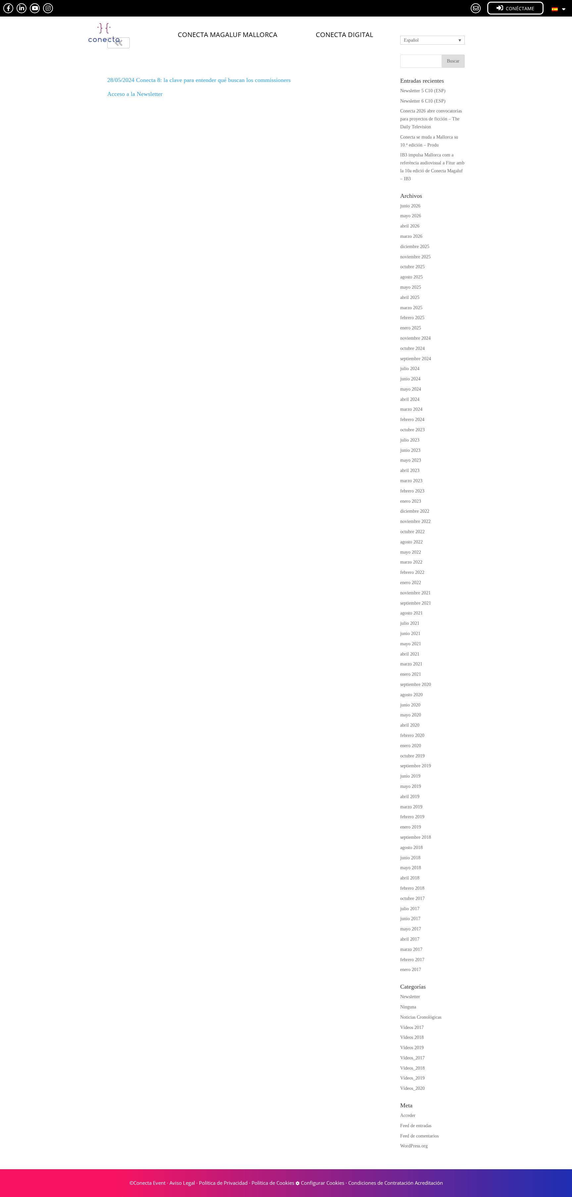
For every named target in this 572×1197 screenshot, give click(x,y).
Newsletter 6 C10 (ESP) (423, 101)
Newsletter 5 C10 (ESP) (423, 90)
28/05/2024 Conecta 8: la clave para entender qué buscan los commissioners (199, 80)
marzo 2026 (411, 236)
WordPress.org (414, 1145)
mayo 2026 (410, 215)
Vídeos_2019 (412, 1078)
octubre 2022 (412, 531)
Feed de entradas (415, 1125)
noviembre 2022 (415, 521)
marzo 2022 (411, 562)
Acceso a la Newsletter (135, 94)
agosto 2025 (411, 277)
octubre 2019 (412, 755)
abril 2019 (409, 796)
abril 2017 (409, 939)
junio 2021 (410, 633)
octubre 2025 (412, 266)
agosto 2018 (411, 847)
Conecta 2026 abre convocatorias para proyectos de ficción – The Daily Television (431, 118)
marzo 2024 (411, 409)
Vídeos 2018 (412, 1037)
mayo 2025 (410, 287)
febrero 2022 (412, 572)
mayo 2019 (410, 786)
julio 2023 (409, 440)
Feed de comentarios (419, 1135)
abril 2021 (409, 654)
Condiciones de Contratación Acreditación (395, 1182)
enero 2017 (410, 969)
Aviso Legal (182, 1182)
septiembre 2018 (415, 837)
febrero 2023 (412, 491)
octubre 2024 (412, 348)
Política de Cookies (273, 1182)
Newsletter (410, 996)
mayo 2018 (410, 867)
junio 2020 (410, 705)
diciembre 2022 (414, 511)
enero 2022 (410, 582)
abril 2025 (409, 297)
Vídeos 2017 (412, 1027)
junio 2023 (410, 450)
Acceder (407, 1115)
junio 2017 (410, 918)
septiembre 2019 (415, 765)
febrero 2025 (412, 317)
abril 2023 (409, 470)
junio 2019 (410, 776)
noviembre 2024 (415, 338)
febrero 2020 (412, 735)
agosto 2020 (411, 694)
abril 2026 (409, 226)
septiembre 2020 (415, 684)
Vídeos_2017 (412, 1057)
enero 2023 (410, 501)
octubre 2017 (412, 898)
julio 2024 (409, 368)
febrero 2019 (412, 816)
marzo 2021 (411, 664)
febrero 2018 (412, 888)
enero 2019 (410, 827)
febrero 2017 (412, 959)
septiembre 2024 (415, 358)
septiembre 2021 (415, 603)
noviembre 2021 (415, 592)
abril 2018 (409, 878)
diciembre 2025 (414, 246)
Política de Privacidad (223, 1182)
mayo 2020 (410, 714)
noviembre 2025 (415, 256)
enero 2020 (410, 745)
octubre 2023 (412, 429)
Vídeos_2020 (412, 1088)
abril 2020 (409, 725)
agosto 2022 (411, 541)
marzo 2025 (411, 307)
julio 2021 (409, 623)
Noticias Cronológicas (420, 1017)
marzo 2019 (411, 806)
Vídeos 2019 (412, 1047)
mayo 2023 (410, 460)
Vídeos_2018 (412, 1068)
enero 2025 (410, 327)
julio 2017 (409, 908)
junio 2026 (410, 205)
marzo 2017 (411, 949)
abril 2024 (409, 399)
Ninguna (408, 1007)
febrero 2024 (412, 419)
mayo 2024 (410, 389)
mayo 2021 (410, 643)
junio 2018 (410, 857)
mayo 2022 (410, 552)
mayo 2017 (410, 928)
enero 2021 (410, 674)
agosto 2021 (411, 613)
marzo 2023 (411, 480)
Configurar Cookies (322, 1182)
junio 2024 (410, 378)
